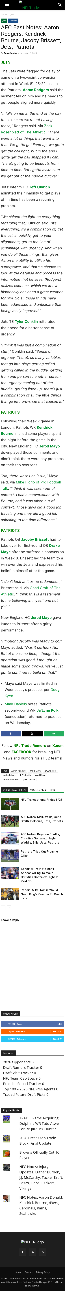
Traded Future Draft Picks (24, 1094)
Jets (12, 14)
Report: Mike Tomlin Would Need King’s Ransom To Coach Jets (42, 894)
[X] (42, 1252)
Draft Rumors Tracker (21, 1067)
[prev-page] (3, 907)
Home (4, 14)
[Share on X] (32, 733)
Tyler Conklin (26, 321)
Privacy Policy (43, 1272)
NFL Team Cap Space (20, 1078)
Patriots (13, 20)
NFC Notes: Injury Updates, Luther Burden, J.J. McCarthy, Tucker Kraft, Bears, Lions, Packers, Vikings (41, 1177)
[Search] (60, 5)
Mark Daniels (16, 704)
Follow (57, 1031)
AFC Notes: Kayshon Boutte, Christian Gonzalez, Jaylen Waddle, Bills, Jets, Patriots (40, 838)
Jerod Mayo (49, 446)
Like (59, 1024)
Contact (29, 1272)
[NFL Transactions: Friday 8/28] (10, 804)
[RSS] (32, 1252)
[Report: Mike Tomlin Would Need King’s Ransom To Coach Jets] (10, 894)
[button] (6, 6)
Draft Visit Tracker (18, 1072)
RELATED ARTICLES (14, 790)
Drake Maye (35, 770)
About (18, 1272)
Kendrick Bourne (10, 779)
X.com (58, 745)
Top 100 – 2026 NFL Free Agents (29, 1089)
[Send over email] (54, 733)
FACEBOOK (21, 752)
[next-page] (9, 907)
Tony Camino (10, 53)
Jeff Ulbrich (39, 187)
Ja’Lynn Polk (47, 710)
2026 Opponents (17, 1062)
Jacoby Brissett (35, 539)
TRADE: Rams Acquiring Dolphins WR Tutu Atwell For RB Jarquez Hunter (39, 1123)
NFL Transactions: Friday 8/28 (41, 799)
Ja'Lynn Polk (50, 770)
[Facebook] (22, 1252)
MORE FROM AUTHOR (42, 790)
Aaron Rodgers (36, 90)
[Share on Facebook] (11, 733)
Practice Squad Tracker (22, 1083)
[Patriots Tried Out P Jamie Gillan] (10, 856)
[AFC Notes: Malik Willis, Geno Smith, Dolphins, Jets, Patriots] (10, 821)
